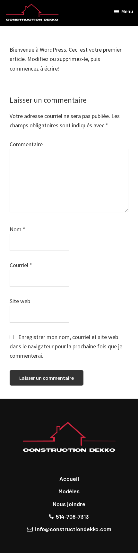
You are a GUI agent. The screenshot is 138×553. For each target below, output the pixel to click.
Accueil (69, 478)
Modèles (69, 491)
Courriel (21, 265)
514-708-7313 (72, 516)
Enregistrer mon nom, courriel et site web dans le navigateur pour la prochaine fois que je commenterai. (66, 346)
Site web (20, 301)
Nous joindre (69, 503)
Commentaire (26, 144)
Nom (17, 229)
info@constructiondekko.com (73, 528)
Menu (127, 11)
